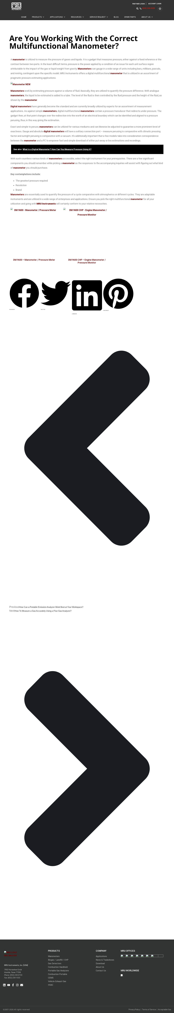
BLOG (116, 17)
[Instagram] (17, 985)
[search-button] (137, 9)
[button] (24, 280)
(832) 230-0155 (148, 8)
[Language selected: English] (160, 8)
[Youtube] (8, 985)
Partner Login (138, 4)
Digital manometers (21, 106)
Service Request (98, 17)
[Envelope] (21, 985)
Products (37, 17)
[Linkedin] (4, 985)
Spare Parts (130, 17)
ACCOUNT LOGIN (154, 4)
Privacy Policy (134, 1010)
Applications (56, 17)
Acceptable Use (164, 1010)
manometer (19, 59)
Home (23, 17)
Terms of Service (149, 1010)
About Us (145, 17)
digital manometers (54, 131)
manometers (17, 95)
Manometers (84, 68)
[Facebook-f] (13, 985)
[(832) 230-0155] (141, 8)
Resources (76, 17)
